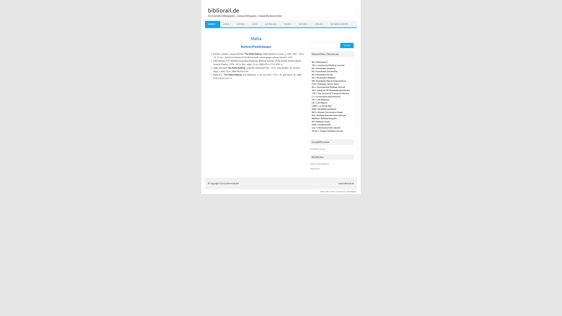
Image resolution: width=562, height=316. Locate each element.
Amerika (240, 24)
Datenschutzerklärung (319, 164)
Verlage (319, 24)
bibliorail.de (223, 10)
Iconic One (324, 191)
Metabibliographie (339, 24)
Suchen (346, 45)
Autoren (303, 24)
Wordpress (352, 191)
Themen (287, 24)
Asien (254, 24)
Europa (211, 24)
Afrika (226, 24)
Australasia (270, 24)
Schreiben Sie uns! (317, 149)
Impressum (315, 169)
